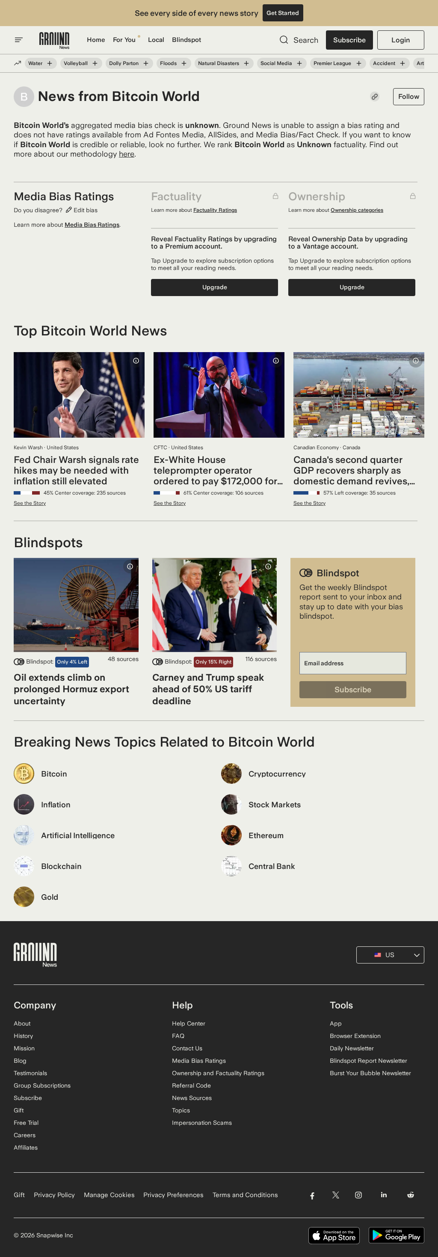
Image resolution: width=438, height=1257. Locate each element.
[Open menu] (19, 40)
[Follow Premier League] (358, 63)
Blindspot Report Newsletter (368, 1060)
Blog (20, 1060)
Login (400, 40)
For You (124, 40)
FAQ (178, 1035)
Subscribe (349, 40)
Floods (168, 63)
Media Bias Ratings (92, 224)
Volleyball (76, 63)
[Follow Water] (49, 63)
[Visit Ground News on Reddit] (410, 1195)
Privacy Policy (54, 1195)
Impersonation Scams (202, 1122)
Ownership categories (357, 210)
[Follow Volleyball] (95, 63)
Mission (24, 1048)
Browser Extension (355, 1035)
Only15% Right (213, 662)
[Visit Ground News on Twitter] (335, 1195)
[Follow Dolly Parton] (146, 63)
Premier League (332, 63)
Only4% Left (72, 662)
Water (35, 63)
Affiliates (26, 1147)
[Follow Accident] (402, 63)
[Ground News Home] (54, 41)
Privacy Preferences (173, 1195)
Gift (19, 1110)
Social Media (276, 63)
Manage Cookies (109, 1195)
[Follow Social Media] (299, 63)
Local (156, 40)
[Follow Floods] (184, 63)
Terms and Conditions (245, 1195)
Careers (25, 1135)
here (126, 153)
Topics (181, 1110)
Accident (384, 63)
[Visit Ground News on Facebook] (312, 1195)
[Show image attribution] (136, 361)
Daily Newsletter (352, 1048)
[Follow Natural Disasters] (246, 63)
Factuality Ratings (215, 210)
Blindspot (186, 40)
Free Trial (26, 1122)
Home (96, 40)
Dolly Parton (124, 63)
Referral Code (191, 1085)
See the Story (30, 503)
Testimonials (30, 1073)
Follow (408, 96)
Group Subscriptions (42, 1085)
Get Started (282, 12)
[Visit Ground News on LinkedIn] (383, 1195)
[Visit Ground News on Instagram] (358, 1195)
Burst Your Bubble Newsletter (370, 1073)
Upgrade (214, 287)
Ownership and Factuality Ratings (218, 1073)
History (23, 1035)
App (336, 1023)
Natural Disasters (218, 63)
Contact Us (187, 1048)
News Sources (192, 1097)
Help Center (188, 1023)
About (22, 1023)
